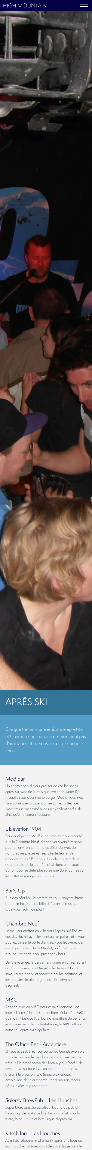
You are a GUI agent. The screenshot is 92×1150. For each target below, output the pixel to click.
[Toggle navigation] (84, 4)
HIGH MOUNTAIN (25, 5)
